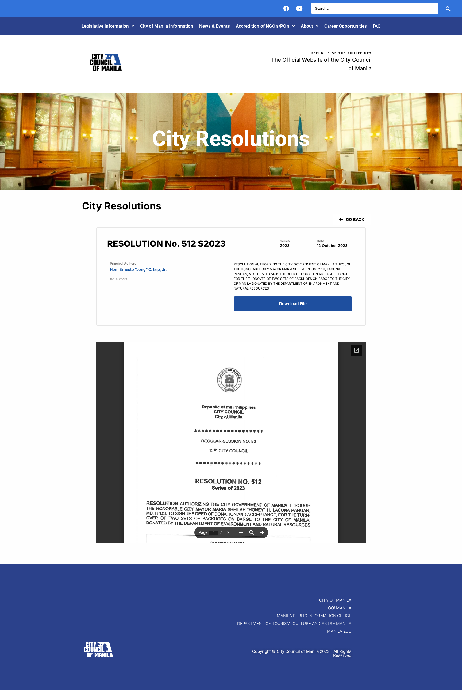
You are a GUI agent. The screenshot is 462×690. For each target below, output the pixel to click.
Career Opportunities (345, 26)
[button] (352, 219)
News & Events (214, 26)
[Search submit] (448, 8)
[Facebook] (286, 8)
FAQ (377, 26)
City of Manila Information (166, 26)
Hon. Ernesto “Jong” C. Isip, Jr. (138, 269)
